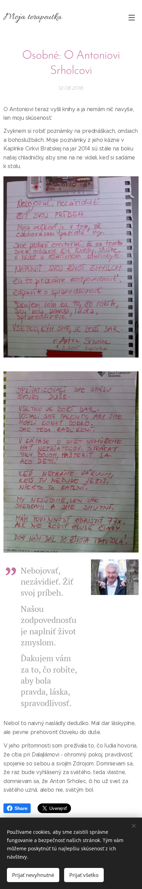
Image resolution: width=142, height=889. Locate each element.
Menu (132, 17)
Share (20, 808)
